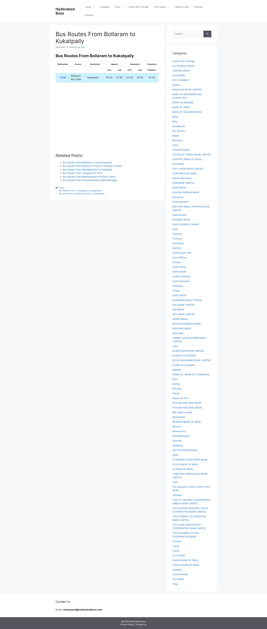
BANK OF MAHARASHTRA (187, 112)
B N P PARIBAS (180, 80)
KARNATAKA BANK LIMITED (188, 350)
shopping (177, 445)
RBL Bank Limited (182, 412)
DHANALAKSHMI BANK (185, 192)
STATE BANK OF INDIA (185, 464)
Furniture (177, 238)
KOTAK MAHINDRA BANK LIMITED (191, 360)
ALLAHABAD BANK (183, 66)
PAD (174, 379)
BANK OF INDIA (181, 107)
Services (198, 7)
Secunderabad (180, 436)
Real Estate (178, 417)
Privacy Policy (127, 624)
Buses (62, 187)
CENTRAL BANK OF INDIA (187, 159)
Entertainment (180, 201)
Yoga (175, 584)
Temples (177, 495)
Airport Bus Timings (139, 7)
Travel (88, 7)
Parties (176, 384)
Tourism (176, 541)
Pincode (89, 15)
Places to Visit (182, 7)
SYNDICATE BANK (182, 469)
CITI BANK (178, 164)
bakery (176, 84)
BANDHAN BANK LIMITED (187, 89)
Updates (177, 569)
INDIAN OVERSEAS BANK (186, 323)
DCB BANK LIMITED (183, 183)
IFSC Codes (160, 7)
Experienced (179, 215)
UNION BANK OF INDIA (185, 560)
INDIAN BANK (180, 319)
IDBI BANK (178, 309)
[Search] (207, 34)
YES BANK (178, 579)
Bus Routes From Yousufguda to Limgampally (80, 190)
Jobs (175, 346)
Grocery (176, 262)
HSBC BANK (179, 295)
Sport (175, 455)
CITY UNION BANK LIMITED (187, 168)
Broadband (178, 126)
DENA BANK (179, 187)
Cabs (175, 145)
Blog (174, 121)
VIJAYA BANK (180, 574)
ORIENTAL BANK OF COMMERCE (190, 374)
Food (117, 7)
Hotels (176, 290)
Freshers (177, 233)
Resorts (176, 426)
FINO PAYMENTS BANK (185, 224)
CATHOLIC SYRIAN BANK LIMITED (191, 154)
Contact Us (141, 624)
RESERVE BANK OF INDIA (186, 421)
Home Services (180, 281)
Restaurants (179, 431)
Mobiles (176, 369)
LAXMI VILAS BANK (183, 365)
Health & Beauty (181, 276)
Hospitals (104, 7)
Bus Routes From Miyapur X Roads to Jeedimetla (81, 193)
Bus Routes (178, 131)
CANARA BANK (181, 149)
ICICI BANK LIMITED (183, 304)
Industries (177, 333)
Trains (175, 546)
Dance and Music (182, 178)
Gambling (177, 243)
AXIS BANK (178, 75)
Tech (175, 482)
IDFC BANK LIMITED (183, 314)
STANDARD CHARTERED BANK (189, 459)
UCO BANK (178, 555)
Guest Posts (179, 267)
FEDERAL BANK (181, 219)
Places (176, 393)
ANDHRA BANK (181, 70)
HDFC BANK (179, 271)
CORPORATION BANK (184, 173)
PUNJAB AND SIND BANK (186, 403)
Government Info (181, 252)
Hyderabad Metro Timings (187, 300)
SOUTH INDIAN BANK (184, 450)
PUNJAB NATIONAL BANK (187, 407)
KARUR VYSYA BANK (184, 355)
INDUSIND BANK (181, 328)
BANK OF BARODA (182, 102)
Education (178, 197)
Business (177, 140)
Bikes (175, 116)
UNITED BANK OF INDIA (185, 565)
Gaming (176, 248)
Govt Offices (179, 257)
